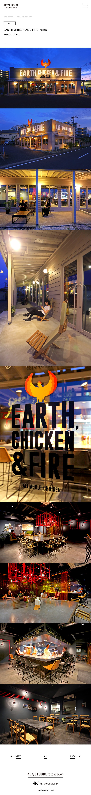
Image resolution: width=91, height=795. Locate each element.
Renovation (8, 34)
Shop (18, 34)
